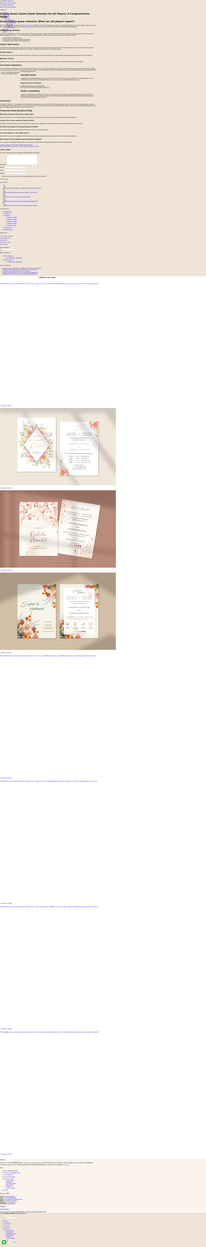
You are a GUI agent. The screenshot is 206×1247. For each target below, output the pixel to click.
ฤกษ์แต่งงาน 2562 (11, 217)
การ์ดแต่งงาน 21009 (6, 903)
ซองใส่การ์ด (3, 240)
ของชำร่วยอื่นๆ (10, 27)
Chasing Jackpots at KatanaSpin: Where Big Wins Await (16, 145)
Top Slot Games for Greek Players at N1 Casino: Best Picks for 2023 (19, 146)
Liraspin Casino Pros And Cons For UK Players (16, 197)
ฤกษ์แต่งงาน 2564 (11, 219)
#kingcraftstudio (4, 1209)
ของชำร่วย (6, 18)
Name (2, 167)
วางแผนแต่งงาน (7, 227)
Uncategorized (3, 9)
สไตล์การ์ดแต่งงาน (8, 256)
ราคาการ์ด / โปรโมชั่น (6, 236)
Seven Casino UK (30, 25)
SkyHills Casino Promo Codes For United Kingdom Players (20, 205)
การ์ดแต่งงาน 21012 (6, 570)
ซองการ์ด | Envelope (9, 1177)
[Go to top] (0, 1215)
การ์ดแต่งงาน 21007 (6, 1154)
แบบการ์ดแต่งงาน (5, 238)
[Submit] (0, 251)
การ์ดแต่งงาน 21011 (6, 652)
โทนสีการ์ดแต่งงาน (8, 260)
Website (2, 173)
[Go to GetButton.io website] (3, 1245)
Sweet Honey (10, 1180)
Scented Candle (11, 23)
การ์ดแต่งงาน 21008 (6, 1028)
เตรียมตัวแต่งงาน (8, 229)
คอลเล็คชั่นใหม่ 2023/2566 (14, 258)
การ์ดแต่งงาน (7, 213)
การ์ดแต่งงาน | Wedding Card (11, 1173)
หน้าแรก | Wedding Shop (10, 1171)
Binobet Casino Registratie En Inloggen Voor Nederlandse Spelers (22, 188)
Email (2, 170)
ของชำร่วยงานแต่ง (5, 242)
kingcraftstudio (11, 1202)
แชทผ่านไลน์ (3, 244)
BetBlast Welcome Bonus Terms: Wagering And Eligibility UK (20, 201)
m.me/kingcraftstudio (10, 1198)
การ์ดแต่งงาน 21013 (6, 488)
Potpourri (9, 1186)
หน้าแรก (5, 1221)
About (5, 32)
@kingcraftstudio (10, 1196)
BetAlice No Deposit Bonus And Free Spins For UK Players (20, 192)
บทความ (5, 1190)
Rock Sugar (9, 24)
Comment (3, 164)
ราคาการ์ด (6, 1225)
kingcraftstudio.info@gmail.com (13, 1199)
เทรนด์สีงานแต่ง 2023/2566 (14, 262)
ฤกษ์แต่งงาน (6, 215)
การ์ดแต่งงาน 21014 (6, 405)
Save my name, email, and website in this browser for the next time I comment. (24, 176)
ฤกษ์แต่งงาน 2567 (11, 225)
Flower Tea (9, 1182)
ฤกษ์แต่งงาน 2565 (11, 221)
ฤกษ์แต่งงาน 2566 (11, 223)
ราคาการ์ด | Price (8, 1175)
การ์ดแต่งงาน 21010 (6, 778)
